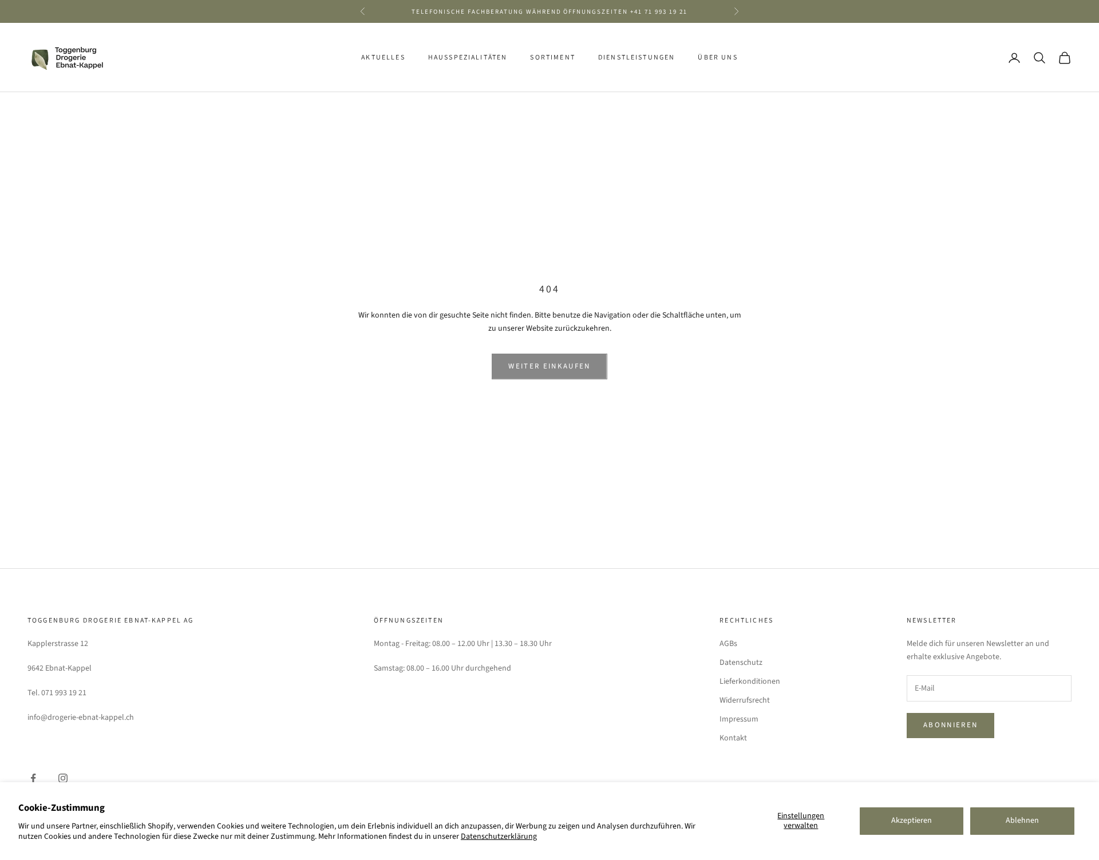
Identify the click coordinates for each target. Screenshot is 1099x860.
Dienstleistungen (636, 57)
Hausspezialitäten (468, 57)
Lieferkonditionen (750, 681)
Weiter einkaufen (549, 366)
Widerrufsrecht (745, 700)
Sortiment (552, 57)
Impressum (739, 719)
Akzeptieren (911, 820)
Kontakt (733, 738)
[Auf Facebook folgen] (33, 778)
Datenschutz (741, 662)
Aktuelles (383, 57)
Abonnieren (950, 725)
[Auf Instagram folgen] (63, 778)
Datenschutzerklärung (499, 836)
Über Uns (717, 57)
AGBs (728, 643)
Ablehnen (1022, 820)
